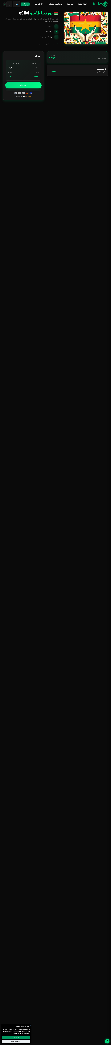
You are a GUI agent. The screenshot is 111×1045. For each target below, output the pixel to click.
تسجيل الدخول (26, 4)
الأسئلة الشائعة (83, 4)
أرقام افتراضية (39, 4)
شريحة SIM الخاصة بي (55, 4)
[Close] (30, 1025)
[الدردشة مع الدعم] (107, 1041)
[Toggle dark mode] (4, 4)
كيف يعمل (70, 4)
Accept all (16, 1038)
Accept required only (16, 1041)
